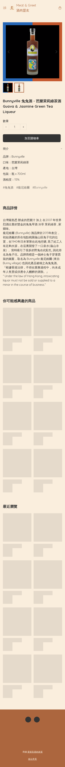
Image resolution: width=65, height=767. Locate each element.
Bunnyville (40, 187)
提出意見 (32, 759)
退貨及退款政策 (35, 751)
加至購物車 (32, 138)
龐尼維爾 (24, 187)
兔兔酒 (9, 187)
